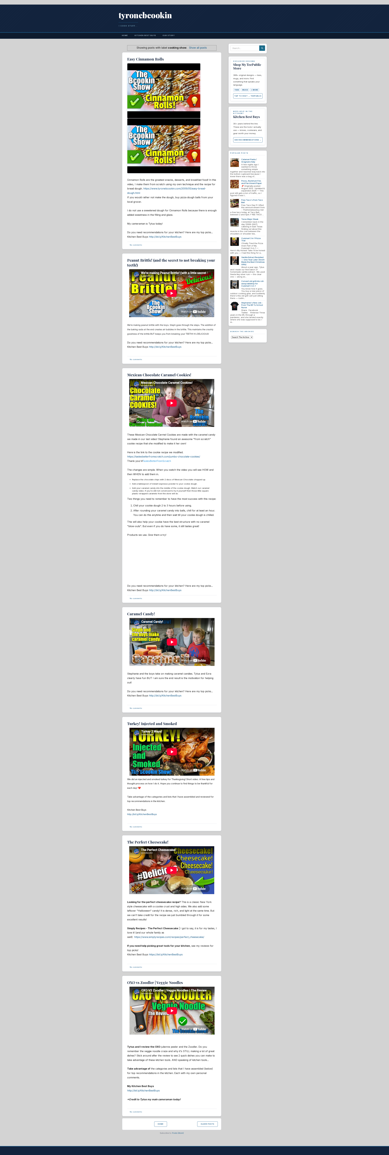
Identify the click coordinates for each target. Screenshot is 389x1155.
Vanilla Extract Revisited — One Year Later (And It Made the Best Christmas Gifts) (253, 261)
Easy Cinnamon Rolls (145, 59)
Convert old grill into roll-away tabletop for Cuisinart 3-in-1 (252, 283)
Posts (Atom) (178, 1133)
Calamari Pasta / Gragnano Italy (249, 160)
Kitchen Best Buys (145, 35)
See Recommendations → (247, 140)
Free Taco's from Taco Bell (252, 201)
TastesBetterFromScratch (157, 461)
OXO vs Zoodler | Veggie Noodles (155, 982)
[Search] (262, 48)
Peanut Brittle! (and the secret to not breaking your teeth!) (171, 262)
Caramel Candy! (141, 613)
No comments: (136, 245)
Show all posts (198, 47)
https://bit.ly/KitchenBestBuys (166, 954)
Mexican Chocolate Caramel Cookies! (159, 374)
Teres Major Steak (249, 219)
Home (125, 35)
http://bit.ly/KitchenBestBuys (165, 236)
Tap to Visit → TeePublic (248, 96)
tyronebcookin (145, 15)
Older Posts (207, 1124)
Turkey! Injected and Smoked (152, 723)
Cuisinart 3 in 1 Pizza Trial (251, 239)
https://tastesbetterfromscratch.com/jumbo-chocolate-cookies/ (163, 456)
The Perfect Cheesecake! (147, 842)
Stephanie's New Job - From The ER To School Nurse (252, 305)
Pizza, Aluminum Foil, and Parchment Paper (251, 182)
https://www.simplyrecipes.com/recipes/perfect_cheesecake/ (169, 937)
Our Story (169, 35)
